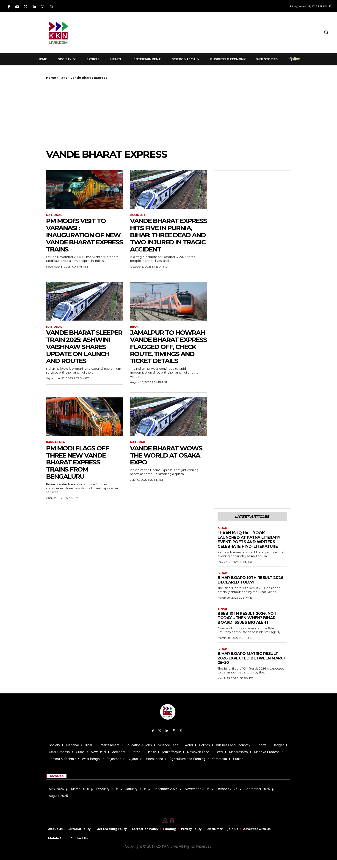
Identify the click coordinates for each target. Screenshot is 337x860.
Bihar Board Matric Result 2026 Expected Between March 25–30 (252, 658)
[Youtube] (17, 7)
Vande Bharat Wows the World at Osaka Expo (166, 455)
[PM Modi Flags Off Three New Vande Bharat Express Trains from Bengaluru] (84, 416)
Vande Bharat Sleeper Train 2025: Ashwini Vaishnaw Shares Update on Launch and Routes (84, 347)
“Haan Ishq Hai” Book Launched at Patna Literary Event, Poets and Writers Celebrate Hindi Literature (249, 540)
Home (51, 77)
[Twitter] (25, 7)
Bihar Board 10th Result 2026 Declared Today (250, 579)
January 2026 (135, 789)
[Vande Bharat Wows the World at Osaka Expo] (168, 416)
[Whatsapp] (51, 7)
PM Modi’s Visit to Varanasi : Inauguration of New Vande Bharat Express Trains (84, 235)
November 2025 (197, 789)
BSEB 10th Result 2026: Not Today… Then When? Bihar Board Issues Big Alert (247, 618)
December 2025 (165, 789)
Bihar (134, 326)
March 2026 (80, 789)
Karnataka (55, 442)
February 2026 (107, 789)
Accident (138, 215)
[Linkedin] (34, 7)
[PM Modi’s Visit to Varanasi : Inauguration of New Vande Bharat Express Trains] (84, 189)
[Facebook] (9, 7)
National (54, 215)
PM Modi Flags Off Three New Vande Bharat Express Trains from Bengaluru (77, 462)
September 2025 (257, 789)
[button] (325, 32)
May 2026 (56, 789)
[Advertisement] (199, 31)
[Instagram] (43, 7)
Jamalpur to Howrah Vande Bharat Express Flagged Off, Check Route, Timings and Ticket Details (168, 347)
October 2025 (227, 789)
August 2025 (58, 796)
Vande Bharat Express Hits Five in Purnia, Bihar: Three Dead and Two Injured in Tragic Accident (168, 235)
